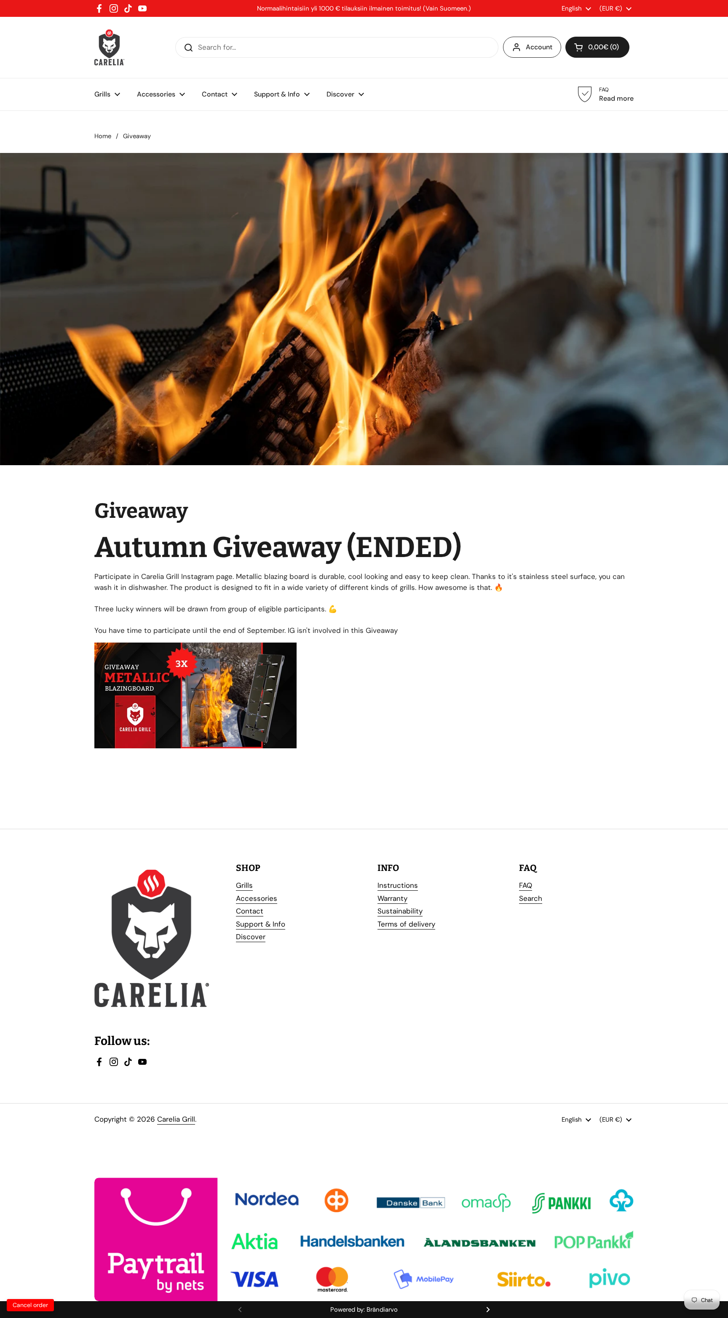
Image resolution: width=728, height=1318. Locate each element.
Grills (244, 885)
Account (539, 47)
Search (530, 898)
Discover (250, 936)
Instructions (397, 885)
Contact (249, 911)
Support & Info (260, 924)
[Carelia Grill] (109, 47)
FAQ (525, 885)
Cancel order (30, 1305)
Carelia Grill (176, 1119)
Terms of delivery (406, 924)
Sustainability (400, 911)
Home (102, 136)
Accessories (256, 898)
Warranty (392, 898)
